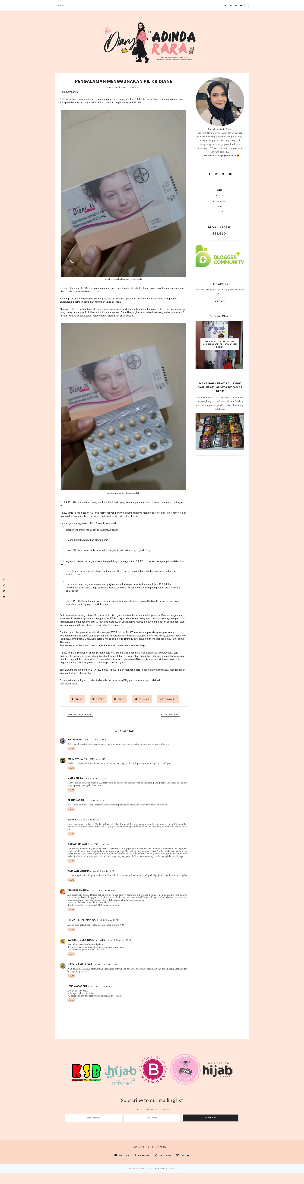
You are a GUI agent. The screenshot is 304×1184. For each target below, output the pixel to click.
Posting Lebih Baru (80, 714)
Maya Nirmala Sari (80, 964)
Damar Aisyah (77, 844)
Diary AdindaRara (136, 1168)
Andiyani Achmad (79, 871)
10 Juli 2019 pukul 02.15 (108, 920)
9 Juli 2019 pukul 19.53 (103, 871)
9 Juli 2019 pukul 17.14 (98, 844)
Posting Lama (170, 714)
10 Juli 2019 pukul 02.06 (103, 890)
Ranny (71, 819)
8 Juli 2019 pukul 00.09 (94, 739)
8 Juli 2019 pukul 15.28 (95, 778)
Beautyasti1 (75, 800)
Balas (71, 749)
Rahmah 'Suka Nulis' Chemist (87, 940)
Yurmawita (75, 759)
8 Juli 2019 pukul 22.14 (88, 819)
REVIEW (220, 212)
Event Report (220, 201)
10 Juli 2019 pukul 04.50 (99, 986)
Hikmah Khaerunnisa (81, 920)
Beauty (220, 196)
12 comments (132, 87)
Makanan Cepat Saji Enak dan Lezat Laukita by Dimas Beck (220, 387)
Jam (220, 206)
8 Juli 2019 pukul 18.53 (96, 800)
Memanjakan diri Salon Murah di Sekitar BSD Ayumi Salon (220, 344)
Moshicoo (171, 1168)
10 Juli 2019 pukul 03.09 (119, 940)
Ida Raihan (74, 739)
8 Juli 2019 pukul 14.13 (94, 759)
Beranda (59, 5)
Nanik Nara (75, 778)
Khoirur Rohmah (79, 890)
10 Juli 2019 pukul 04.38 (105, 964)
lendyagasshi (77, 986)
